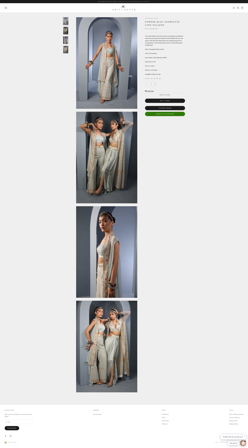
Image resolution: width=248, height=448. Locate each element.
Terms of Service (234, 417)
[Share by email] (160, 78)
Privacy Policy (233, 421)
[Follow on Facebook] (6, 436)
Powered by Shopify (236, 442)
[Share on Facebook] (151, 78)
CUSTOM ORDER (165, 108)
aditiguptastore (151, 19)
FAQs (163, 417)
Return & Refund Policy (236, 414)
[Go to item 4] (65, 50)
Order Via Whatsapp (165, 114)
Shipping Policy (233, 424)
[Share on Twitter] (154, 78)
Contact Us (165, 414)
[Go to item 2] (65, 31)
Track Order (165, 421)
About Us (165, 424)
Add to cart (165, 95)
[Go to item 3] (65, 40)
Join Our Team (97, 414)
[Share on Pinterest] (157, 78)
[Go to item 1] (65, 21)
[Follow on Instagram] (11, 436)
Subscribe (11, 428)
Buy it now (165, 100)
